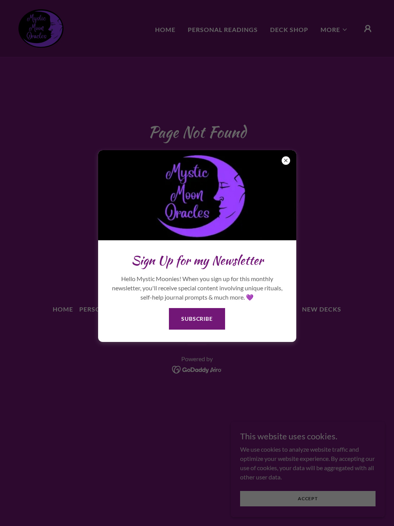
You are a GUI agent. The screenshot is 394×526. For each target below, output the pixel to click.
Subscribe (197, 318)
